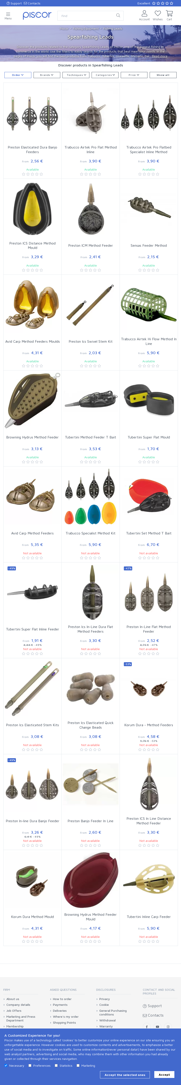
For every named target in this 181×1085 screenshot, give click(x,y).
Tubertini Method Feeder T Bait (90, 437)
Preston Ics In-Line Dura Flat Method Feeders (90, 629)
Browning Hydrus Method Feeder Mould (90, 916)
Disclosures (106, 989)
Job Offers (13, 1010)
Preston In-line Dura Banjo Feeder (32, 821)
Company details (18, 1004)
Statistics (66, 1065)
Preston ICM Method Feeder (90, 245)
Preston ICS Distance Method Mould (32, 245)
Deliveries (60, 1010)
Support (16, 3)
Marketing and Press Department (20, 1018)
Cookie (104, 1004)
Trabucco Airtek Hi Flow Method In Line (149, 341)
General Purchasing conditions (113, 1012)
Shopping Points (64, 1022)
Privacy (104, 999)
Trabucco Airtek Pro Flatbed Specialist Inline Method (148, 149)
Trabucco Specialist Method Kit (90, 533)
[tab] (20, 991)
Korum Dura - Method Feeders (148, 725)
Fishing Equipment (86, 28)
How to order (62, 999)
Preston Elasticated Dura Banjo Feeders (32, 149)
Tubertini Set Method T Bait (149, 533)
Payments (60, 1004)
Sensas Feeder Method (149, 245)
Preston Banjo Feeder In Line (90, 821)
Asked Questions (63, 989)
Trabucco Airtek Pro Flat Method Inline (90, 149)
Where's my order (66, 1016)
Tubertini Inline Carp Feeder (149, 917)
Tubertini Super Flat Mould (149, 437)
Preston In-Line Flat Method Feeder (148, 629)
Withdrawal (107, 1020)
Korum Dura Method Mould (32, 917)
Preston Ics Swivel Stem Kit (91, 341)
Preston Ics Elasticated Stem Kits (32, 725)
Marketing (88, 1065)
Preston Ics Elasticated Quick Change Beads (91, 725)
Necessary (16, 1065)
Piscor (64, 28)
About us (12, 999)
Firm (6, 989)
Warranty (106, 1026)
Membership (15, 1026)
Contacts (33, 3)
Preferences (42, 1065)
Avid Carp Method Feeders (32, 533)
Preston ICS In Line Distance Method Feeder (148, 820)
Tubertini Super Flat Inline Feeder (32, 629)
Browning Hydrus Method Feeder (32, 437)
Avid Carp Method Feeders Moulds (32, 341)
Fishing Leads (112, 28)
